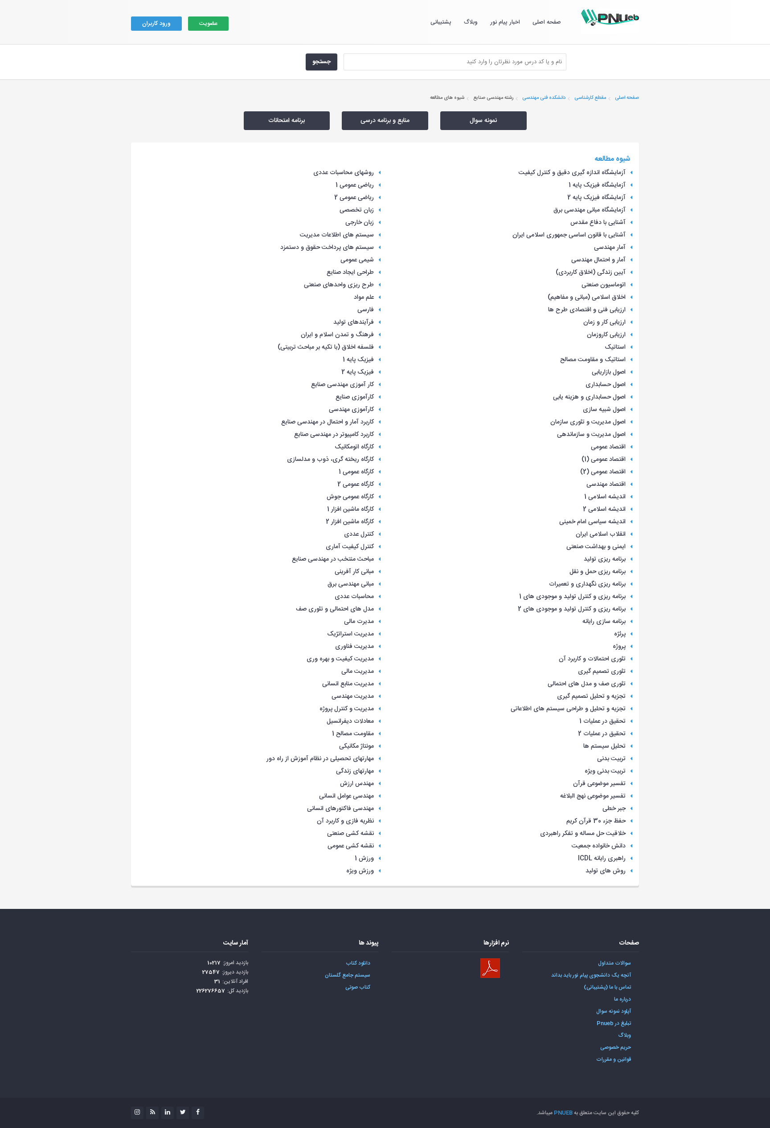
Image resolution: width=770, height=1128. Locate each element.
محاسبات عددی (354, 596)
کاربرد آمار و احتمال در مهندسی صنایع (327, 422)
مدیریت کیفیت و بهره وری (340, 659)
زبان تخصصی (357, 210)
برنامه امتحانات (286, 120)
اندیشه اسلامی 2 (604, 509)
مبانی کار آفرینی (354, 571)
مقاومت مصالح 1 (353, 734)
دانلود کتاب (358, 963)
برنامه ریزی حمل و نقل (597, 571)
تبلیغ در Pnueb (614, 1023)
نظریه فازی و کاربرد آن (345, 821)
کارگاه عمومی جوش (350, 497)
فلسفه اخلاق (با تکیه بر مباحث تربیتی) (326, 347)
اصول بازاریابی (609, 372)
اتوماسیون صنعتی (604, 285)
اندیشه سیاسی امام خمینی (592, 522)
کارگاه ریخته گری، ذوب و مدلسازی (330, 459)
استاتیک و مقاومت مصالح (593, 359)
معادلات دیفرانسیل (350, 721)
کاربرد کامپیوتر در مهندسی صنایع (334, 434)
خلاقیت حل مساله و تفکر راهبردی (583, 833)
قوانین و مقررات (613, 1059)
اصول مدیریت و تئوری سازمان (588, 422)
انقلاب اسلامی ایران (601, 534)
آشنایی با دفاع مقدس (598, 222)
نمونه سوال (483, 120)
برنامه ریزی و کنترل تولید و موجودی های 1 (572, 596)
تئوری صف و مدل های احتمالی (587, 684)
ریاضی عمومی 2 (354, 197)
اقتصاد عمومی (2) (603, 472)
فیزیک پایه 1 (358, 359)
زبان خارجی (359, 222)
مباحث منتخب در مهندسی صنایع (333, 559)
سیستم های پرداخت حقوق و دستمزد (327, 247)
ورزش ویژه (360, 871)
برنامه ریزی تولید (605, 559)
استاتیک (615, 347)
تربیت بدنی (611, 758)
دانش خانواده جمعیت (599, 846)
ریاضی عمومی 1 (355, 185)
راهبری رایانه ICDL (602, 858)
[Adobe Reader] (490, 968)
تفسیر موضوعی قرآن (599, 783)
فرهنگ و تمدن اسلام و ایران (337, 335)
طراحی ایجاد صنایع (350, 272)
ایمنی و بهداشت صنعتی (596, 547)
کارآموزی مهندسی (351, 409)
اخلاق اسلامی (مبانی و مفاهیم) (587, 297)
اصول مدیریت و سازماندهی (591, 434)
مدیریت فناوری (354, 646)
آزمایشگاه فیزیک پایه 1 (597, 185)
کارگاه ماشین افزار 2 (350, 522)
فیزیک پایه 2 (357, 372)
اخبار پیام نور (505, 22)
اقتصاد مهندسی (606, 484)
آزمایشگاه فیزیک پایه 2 (596, 197)
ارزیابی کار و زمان (604, 322)
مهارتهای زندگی (355, 771)
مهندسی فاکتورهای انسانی (340, 808)
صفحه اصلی (546, 22)
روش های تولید (606, 871)
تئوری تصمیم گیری (602, 671)
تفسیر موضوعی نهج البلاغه (593, 796)
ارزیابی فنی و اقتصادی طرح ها (587, 310)
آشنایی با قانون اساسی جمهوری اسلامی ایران (569, 235)
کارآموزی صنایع (355, 397)
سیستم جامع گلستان (347, 975)
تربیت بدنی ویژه (605, 771)
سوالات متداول (614, 963)
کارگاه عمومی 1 (356, 472)
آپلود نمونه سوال (613, 1011)
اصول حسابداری (606, 384)
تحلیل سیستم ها (604, 746)
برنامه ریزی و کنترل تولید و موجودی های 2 (572, 609)
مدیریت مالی (357, 671)
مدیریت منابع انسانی (348, 684)
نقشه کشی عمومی (351, 846)
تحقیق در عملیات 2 (602, 734)
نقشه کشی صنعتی (350, 833)
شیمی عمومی (357, 260)
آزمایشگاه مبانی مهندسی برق (589, 210)
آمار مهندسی (610, 247)
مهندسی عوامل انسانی (346, 796)
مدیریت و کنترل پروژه (346, 709)
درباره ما (622, 999)
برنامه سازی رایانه (604, 621)
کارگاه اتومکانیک (354, 447)
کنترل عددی (359, 534)
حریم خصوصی (615, 1047)
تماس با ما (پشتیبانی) (607, 987)
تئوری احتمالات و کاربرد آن (592, 659)
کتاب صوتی (357, 987)
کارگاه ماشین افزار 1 (350, 509)
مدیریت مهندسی (353, 696)
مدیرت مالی (359, 621)
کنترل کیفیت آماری (350, 547)
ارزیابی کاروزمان (606, 335)
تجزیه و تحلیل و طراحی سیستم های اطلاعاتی (568, 709)
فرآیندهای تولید (353, 322)
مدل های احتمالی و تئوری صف (335, 609)
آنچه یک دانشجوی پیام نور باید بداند (591, 975)
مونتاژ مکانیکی (356, 746)
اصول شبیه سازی (604, 409)
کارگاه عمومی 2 (355, 484)
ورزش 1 (364, 858)
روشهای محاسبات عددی (343, 172)
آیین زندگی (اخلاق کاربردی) (591, 272)
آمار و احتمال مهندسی (598, 260)
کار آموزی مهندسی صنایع (342, 384)
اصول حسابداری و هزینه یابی (589, 397)
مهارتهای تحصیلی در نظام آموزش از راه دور (320, 758)
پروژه (619, 646)
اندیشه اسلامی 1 (605, 497)
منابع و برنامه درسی (385, 120)
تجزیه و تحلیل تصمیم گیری (591, 696)
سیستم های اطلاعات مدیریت (337, 235)
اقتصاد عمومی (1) (604, 459)
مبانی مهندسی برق (351, 584)
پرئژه (620, 634)
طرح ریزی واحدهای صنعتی (339, 285)
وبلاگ (471, 22)
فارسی (365, 310)
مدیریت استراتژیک (350, 634)
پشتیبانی (440, 22)
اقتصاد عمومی (608, 447)
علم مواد (364, 297)
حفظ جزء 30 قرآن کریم (596, 821)
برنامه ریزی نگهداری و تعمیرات (587, 584)
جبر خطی (614, 808)
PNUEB (563, 1112)
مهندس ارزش (357, 783)
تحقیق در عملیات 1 (602, 721)
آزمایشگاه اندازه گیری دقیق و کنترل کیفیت (572, 172)
